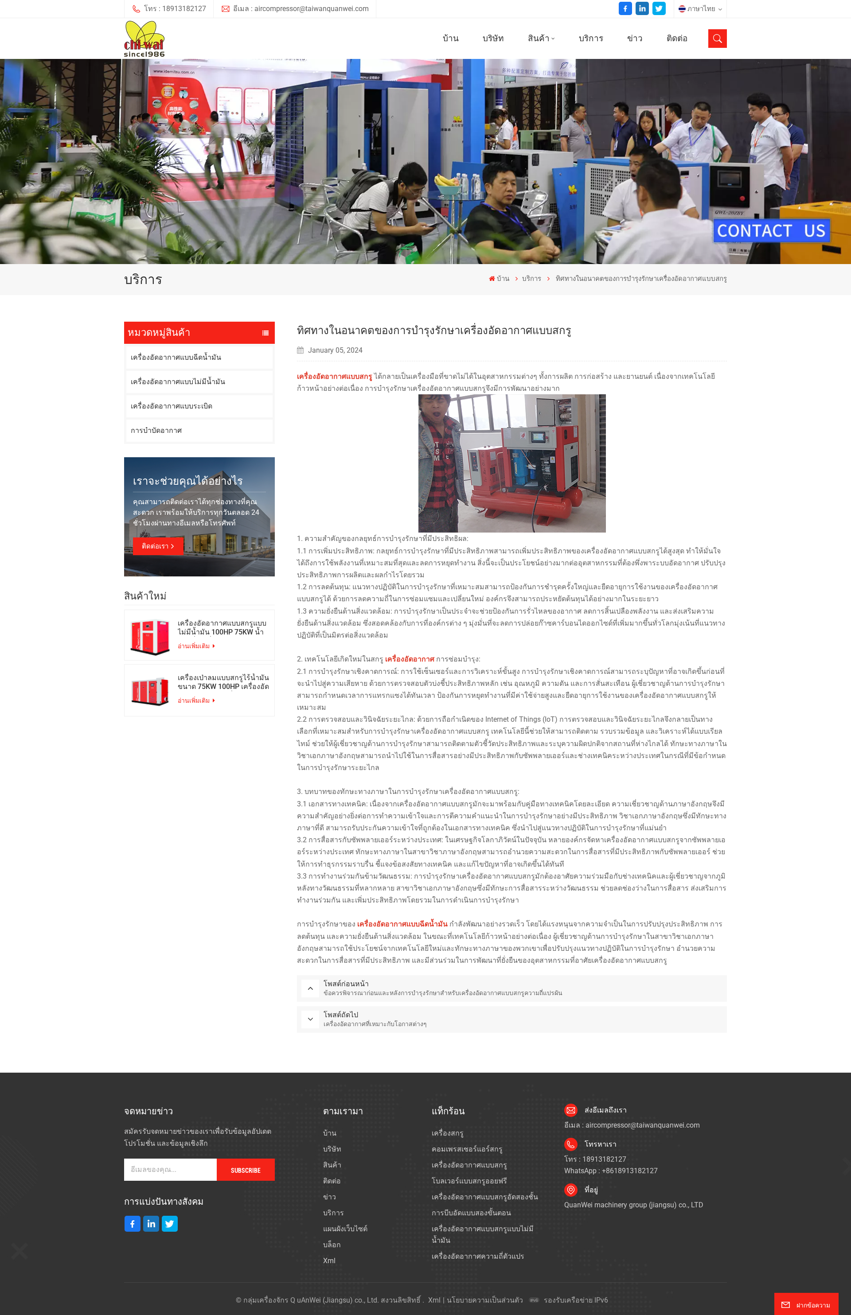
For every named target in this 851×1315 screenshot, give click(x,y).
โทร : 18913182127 (175, 8)
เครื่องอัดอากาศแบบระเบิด (171, 406)
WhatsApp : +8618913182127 (611, 1171)
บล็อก (332, 1245)
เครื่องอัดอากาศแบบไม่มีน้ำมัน (178, 381)
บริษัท (493, 38)
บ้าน (451, 38)
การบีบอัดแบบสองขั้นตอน (471, 1213)
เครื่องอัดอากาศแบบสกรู (469, 1165)
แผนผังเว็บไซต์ (345, 1229)
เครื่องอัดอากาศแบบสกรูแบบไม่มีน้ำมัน (483, 1235)
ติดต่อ (677, 38)
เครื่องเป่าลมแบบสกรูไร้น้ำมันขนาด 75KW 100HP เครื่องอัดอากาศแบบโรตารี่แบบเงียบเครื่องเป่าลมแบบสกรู (223, 682)
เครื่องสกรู (448, 1133)
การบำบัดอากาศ (156, 430)
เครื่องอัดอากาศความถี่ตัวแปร (478, 1256)
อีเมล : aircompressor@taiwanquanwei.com (301, 8)
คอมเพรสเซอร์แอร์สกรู (467, 1149)
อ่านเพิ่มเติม (194, 646)
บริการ (591, 38)
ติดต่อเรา (155, 546)
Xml (329, 1261)
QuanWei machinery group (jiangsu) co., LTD (633, 1205)
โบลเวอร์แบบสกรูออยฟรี (469, 1181)
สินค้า (539, 38)
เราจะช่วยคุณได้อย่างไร (188, 481)
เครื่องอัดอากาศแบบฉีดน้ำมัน (176, 357)
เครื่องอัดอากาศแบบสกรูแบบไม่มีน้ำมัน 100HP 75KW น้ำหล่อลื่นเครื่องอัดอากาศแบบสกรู (222, 628)
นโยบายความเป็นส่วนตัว (485, 1300)
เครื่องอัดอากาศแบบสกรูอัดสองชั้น (485, 1197)
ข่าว (635, 38)
